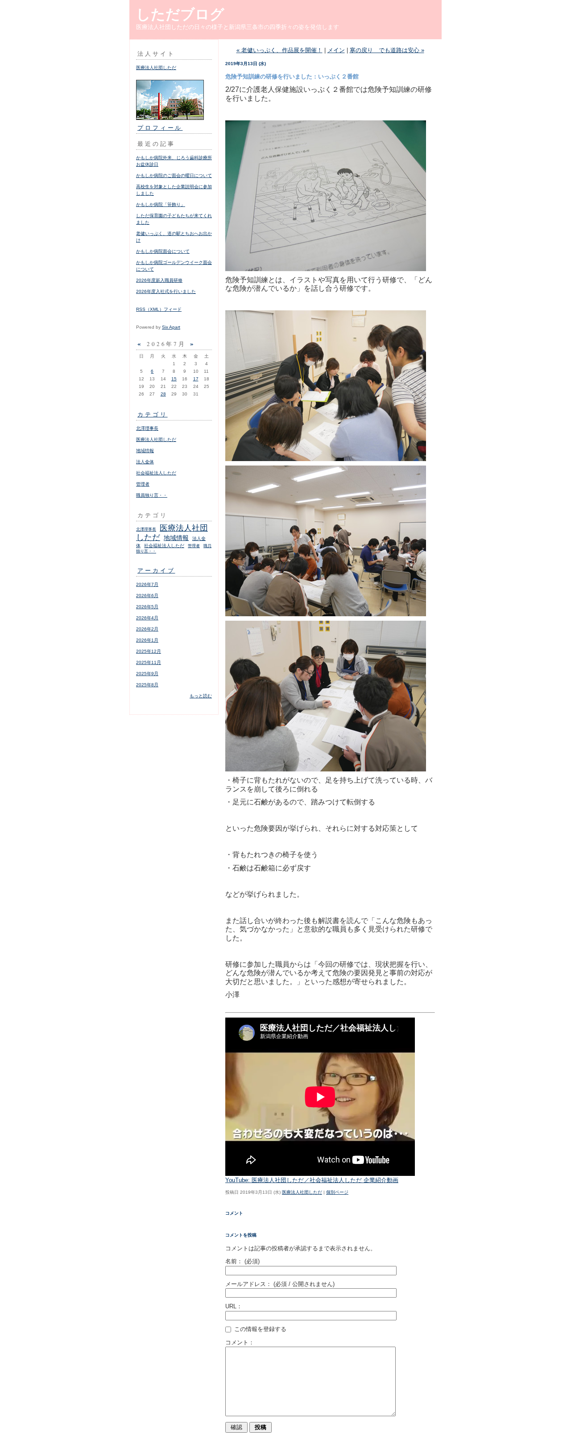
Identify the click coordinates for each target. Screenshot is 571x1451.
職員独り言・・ (151, 495)
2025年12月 (148, 651)
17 (196, 378)
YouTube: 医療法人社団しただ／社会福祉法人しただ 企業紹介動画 (311, 1180)
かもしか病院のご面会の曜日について (174, 175)
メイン (336, 50)
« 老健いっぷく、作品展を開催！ (279, 50)
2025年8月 (147, 684)
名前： (242, 1261)
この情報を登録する (259, 1329)
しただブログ (180, 14)
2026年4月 (147, 617)
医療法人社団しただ (156, 67)
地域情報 (145, 450)
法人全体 (145, 461)
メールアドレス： (280, 1284)
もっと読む (201, 695)
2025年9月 (147, 673)
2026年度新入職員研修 (159, 280)
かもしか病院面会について (163, 251)
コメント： (239, 1342)
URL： (233, 1306)
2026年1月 (147, 640)
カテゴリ (152, 414)
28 (163, 394)
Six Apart (171, 327)
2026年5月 (147, 606)
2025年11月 (148, 662)
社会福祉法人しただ (156, 472)
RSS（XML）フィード (159, 309)
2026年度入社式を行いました (166, 291)
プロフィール (159, 128)
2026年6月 (147, 595)
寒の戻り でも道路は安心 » (387, 50)
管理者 (142, 484)
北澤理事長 (147, 428)
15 (174, 378)
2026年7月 (147, 584)
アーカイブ (156, 570)
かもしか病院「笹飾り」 (160, 204)
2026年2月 (147, 629)
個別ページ (337, 1192)
